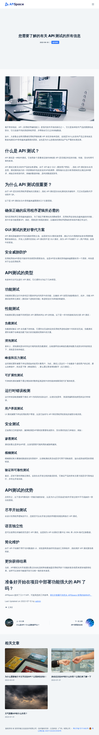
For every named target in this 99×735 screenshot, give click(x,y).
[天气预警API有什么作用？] (26, 697)
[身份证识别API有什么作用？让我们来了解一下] (72, 660)
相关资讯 (55, 42)
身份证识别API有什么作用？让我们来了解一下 (71, 676)
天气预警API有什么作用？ (16, 713)
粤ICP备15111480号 (81, 728)
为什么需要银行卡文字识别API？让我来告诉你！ (26, 676)
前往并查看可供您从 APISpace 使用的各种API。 (71, 595)
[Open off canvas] (93, 4)
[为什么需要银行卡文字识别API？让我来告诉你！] (26, 660)
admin (38, 601)
